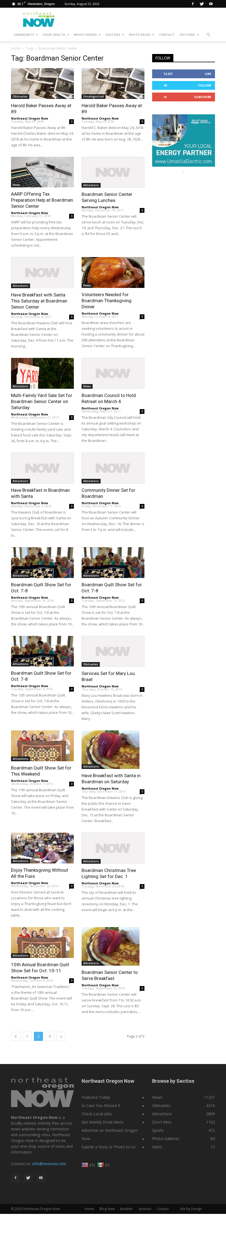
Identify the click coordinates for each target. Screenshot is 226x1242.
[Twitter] (202, 4)
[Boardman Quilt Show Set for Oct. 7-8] (42, 562)
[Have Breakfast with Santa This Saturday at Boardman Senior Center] (42, 272)
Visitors (113, 35)
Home (16, 48)
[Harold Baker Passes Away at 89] (42, 83)
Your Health (54, 35)
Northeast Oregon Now (29, 118)
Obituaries (20, 96)
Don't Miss (161, 1122)
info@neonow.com (49, 1163)
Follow (204, 85)
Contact (166, 35)
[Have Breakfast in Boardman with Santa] (42, 468)
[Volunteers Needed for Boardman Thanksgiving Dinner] (113, 272)
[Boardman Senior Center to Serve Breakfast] (113, 946)
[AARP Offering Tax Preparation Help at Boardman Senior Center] (42, 172)
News (16, 185)
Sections (187, 35)
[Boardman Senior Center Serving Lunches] (113, 172)
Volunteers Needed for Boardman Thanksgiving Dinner (106, 300)
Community (24, 35)
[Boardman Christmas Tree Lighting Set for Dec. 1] (113, 848)
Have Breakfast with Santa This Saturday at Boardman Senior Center (39, 301)
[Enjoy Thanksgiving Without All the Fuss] (42, 848)
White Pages (139, 35)
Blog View (107, 1208)
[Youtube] (211, 4)
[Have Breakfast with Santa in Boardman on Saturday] (113, 749)
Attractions (91, 185)
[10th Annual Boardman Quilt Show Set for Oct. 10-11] (42, 942)
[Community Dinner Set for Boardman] (113, 468)
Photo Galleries (165, 1138)
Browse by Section (173, 1081)
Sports (158, 1130)
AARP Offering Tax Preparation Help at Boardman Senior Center (42, 200)
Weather (126, 1208)
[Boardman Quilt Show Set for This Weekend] (42, 745)
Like (208, 74)
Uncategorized (93, 96)
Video (157, 1146)
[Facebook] (193, 4)
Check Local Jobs (97, 1113)
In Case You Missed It (101, 1105)
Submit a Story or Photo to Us (109, 1146)
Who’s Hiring (85, 35)
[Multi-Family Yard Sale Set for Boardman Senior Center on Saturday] (42, 373)
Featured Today (96, 1097)
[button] (208, 34)
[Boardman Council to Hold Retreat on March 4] (113, 373)
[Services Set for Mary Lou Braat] (113, 651)
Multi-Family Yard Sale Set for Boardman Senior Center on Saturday (41, 401)
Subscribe (202, 97)
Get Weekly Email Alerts (103, 1122)
